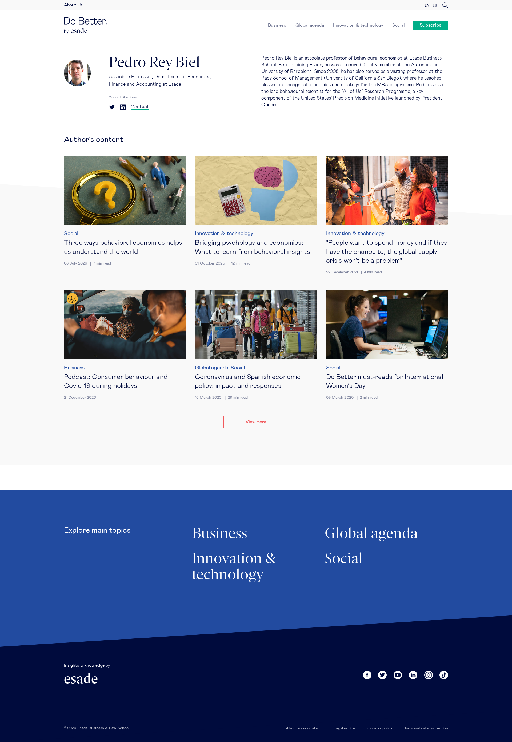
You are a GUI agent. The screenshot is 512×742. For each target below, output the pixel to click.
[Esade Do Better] (85, 22)
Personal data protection (426, 728)
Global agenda (309, 25)
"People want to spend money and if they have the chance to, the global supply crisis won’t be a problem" (386, 251)
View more (256, 422)
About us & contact (303, 728)
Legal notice (344, 728)
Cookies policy (379, 728)
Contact (140, 107)
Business (277, 25)
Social (398, 25)
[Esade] (76, 31)
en (427, 5)
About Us (73, 5)
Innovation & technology (358, 25)
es (434, 5)
